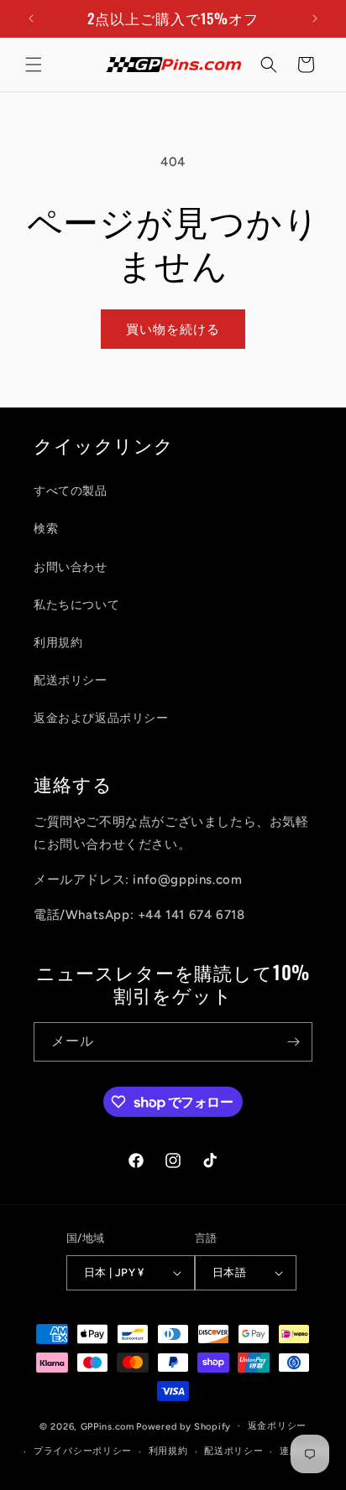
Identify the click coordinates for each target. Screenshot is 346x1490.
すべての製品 (70, 491)
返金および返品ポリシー (101, 718)
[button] (33, 64)
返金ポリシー (277, 1425)
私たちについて (76, 605)
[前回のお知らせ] (31, 18)
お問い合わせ (70, 567)
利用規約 (58, 643)
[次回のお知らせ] (314, 18)
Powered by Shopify (183, 1425)
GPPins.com (107, 1425)
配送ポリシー (70, 680)
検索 (46, 529)
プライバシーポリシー (83, 1451)
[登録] (293, 1042)
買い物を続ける (173, 329)
